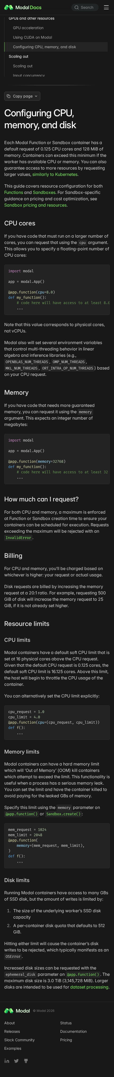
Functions (13, 192)
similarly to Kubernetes (54, 174)
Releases (12, 1031)
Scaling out (18, 56)
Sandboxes (44, 192)
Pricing (66, 1040)
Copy (102, 270)
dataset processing (89, 987)
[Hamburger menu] (106, 7)
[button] (39, 223)
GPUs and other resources (31, 18)
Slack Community (19, 1040)
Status (66, 1023)
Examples (12, 1048)
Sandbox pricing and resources (35, 205)
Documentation (73, 1031)
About (9, 1023)
